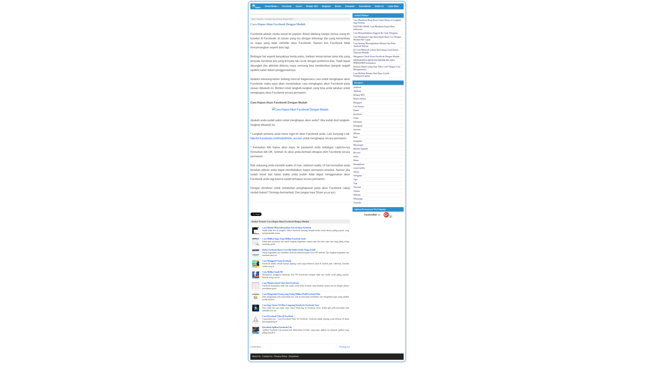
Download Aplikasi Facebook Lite (277, 327)
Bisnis (338, 6)
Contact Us (267, 356)
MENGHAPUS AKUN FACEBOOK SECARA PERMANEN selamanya (373, 61)
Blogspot (326, 6)
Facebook (287, 6)
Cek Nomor (358, 106)
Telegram (357, 175)
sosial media (359, 168)
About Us (256, 356)
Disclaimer (294, 356)
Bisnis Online (359, 98)
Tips (355, 179)
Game (356, 118)
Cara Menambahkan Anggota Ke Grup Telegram (375, 33)
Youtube (357, 202)
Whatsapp (358, 198)
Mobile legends (360, 148)
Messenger (358, 145)
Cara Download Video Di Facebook (277, 316)
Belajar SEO (312, 6)
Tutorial (357, 187)
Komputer (350, 6)
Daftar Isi (379, 6)
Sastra (299, 6)
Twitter (356, 191)
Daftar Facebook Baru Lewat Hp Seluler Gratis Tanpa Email (288, 250)
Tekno (356, 172)
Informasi (357, 121)
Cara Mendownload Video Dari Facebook (280, 283)
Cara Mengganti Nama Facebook (276, 261)
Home (253, 19)
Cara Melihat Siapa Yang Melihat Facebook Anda (284, 239)
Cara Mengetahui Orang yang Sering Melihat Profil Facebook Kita (291, 294)
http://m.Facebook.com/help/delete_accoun (276, 138)
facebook (260, 19)
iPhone (356, 133)
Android (357, 87)
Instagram (357, 125)
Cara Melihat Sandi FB (272, 272)
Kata (355, 137)
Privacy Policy (280, 356)
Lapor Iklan (393, 6)
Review (356, 152)
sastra (356, 156)
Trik (355, 183)
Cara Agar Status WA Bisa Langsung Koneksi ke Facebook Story (290, 305)
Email (356, 110)
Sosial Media (271, 6)
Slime (356, 160)
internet (357, 129)
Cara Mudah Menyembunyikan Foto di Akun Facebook (286, 228)
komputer (357, 141)
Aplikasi (357, 91)
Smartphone (365, 6)
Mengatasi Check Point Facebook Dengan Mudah (376, 56)
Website (357, 194)
